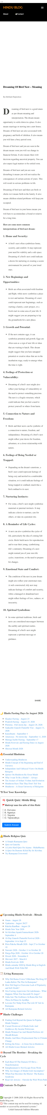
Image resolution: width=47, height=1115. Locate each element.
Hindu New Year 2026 (14, 929)
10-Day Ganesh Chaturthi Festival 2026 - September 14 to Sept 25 (23, 940)
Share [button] (38, 701)
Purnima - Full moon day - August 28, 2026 (23, 724)
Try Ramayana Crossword (16, 853)
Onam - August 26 (13, 920)
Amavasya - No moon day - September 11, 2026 (25, 736)
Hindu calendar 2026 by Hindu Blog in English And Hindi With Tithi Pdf (25, 966)
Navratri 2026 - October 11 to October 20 (23, 950)
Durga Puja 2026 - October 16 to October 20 (24, 953)
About (5, 14)
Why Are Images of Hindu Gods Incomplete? (24, 1070)
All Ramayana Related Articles (18, 1008)
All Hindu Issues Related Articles (20, 1046)
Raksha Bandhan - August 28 (17, 926)
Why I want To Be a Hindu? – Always (21, 777)
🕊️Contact (19, 14)
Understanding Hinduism (16, 759)
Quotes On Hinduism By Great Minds (21, 774)
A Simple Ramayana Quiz (16, 841)
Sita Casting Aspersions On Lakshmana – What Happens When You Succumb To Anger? (25, 992)
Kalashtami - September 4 (16, 733)
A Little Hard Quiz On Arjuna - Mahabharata (24, 847)
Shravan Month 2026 (14, 748)
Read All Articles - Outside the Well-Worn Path (26, 1079)
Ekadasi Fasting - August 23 (17, 718)
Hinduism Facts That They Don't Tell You (23, 783)
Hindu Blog (12, 7)
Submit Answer (11, 825)
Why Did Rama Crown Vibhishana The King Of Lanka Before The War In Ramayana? (26, 980)
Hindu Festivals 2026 (14, 961)
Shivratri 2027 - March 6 (16, 958)
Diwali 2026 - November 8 (16, 956)
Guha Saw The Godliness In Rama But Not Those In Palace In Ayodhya (23, 998)
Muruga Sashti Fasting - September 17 (21, 739)
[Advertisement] (23, 47)
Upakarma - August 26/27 (16, 923)
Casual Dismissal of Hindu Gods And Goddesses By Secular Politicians (21, 1027)
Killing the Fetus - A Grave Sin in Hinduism (24, 1043)
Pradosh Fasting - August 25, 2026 (20, 721)
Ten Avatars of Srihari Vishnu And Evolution (24, 780)
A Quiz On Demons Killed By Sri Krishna (23, 850)
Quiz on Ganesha (12, 844)
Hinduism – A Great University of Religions (24, 786)
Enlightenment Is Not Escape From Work (23, 1067)
